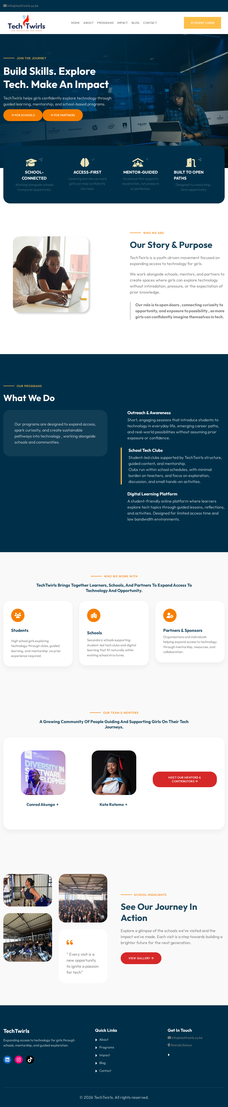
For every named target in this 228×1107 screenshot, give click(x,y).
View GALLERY (139, 958)
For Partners (64, 115)
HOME (75, 22)
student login (202, 22)
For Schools (24, 115)
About (103, 1039)
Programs (106, 1047)
